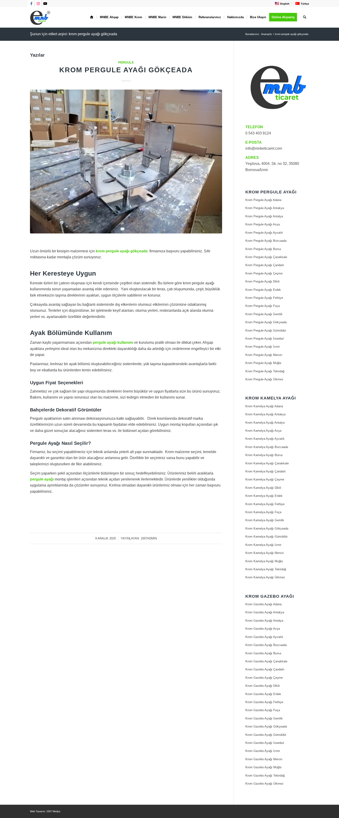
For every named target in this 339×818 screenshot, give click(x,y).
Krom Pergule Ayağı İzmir (262, 346)
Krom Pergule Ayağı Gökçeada (126, 70)
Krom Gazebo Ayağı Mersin (263, 759)
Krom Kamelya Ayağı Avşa (263, 430)
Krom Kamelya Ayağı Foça (263, 512)
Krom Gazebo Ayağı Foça (262, 710)
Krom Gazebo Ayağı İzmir (262, 751)
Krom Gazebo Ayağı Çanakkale (266, 661)
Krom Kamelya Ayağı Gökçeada (266, 528)
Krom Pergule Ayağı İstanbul (264, 338)
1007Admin (149, 538)
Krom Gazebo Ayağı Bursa (263, 653)
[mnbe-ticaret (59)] (126, 161)
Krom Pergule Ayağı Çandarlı (264, 265)
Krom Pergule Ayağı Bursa (263, 249)
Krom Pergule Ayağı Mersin (263, 355)
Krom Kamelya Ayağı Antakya (265, 414)
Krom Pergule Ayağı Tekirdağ (264, 371)
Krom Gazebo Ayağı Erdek (263, 694)
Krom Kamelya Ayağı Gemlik (264, 520)
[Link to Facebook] (31, 3)
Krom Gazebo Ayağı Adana (263, 604)
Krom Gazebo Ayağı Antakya (264, 612)
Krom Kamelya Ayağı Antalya (265, 422)
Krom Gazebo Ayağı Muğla (263, 767)
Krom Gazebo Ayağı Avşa (262, 628)
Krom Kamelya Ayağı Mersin (264, 553)
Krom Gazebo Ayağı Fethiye (264, 702)
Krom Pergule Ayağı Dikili (262, 281)
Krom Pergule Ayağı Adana (263, 200)
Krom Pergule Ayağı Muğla (263, 363)
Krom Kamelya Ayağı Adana (264, 406)
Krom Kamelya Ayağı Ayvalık (265, 438)
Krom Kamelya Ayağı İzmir (263, 545)
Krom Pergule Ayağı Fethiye (264, 298)
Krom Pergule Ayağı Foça (262, 306)
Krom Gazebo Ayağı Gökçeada (266, 726)
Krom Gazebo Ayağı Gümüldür (265, 734)
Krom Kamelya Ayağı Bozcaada (266, 447)
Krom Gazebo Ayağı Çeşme (264, 677)
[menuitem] (281, 3)
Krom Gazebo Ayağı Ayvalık (264, 637)
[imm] (40, 17)
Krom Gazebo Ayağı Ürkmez (264, 783)
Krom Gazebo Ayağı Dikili (262, 685)
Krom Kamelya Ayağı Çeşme (264, 479)
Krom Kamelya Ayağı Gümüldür (266, 536)
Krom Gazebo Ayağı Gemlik (264, 718)
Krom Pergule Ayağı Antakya (264, 208)
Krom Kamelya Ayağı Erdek (263, 496)
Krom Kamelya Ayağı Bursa (263, 455)
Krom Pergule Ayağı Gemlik (263, 314)
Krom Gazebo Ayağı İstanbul (264, 743)
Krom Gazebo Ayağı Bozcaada (266, 645)
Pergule (126, 62)
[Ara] (304, 17)
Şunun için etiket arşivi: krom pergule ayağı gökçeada (73, 34)
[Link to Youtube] (45, 3)
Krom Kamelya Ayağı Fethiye (265, 504)
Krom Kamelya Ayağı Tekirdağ (265, 569)
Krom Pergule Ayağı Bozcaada (265, 240)
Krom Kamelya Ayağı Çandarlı (265, 471)
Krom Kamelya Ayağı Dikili (263, 487)
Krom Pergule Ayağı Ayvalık (264, 232)
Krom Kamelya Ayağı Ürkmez (265, 577)
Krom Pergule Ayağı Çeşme (263, 273)
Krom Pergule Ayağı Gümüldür (265, 330)
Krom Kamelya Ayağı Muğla (264, 561)
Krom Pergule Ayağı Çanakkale (266, 257)
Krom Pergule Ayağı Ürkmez (264, 379)
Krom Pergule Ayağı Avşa (262, 224)
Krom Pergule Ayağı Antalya (264, 216)
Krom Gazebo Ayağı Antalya (264, 620)
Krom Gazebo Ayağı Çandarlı (264, 669)
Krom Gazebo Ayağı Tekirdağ (265, 775)
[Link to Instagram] (38, 3)
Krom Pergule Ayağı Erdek (263, 289)
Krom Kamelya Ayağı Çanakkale (267, 463)
